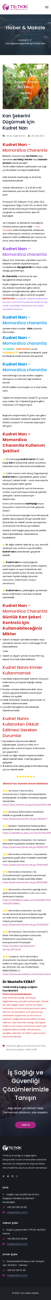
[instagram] (17, 1176)
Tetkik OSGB (31, 1049)
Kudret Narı (40, 1045)
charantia (11, 1045)
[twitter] (4, 1176)
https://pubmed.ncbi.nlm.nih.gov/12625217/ (25, 818)
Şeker (21, 1049)
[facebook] (8, 1176)
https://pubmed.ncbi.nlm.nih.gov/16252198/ (25, 882)
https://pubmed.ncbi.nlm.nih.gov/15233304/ (25, 924)
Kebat (31, 1045)
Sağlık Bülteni (19, 135)
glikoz (19, 1045)
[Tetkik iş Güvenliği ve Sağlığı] (15, 6)
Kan (25, 1045)
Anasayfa (24, 39)
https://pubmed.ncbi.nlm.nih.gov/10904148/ (25, 864)
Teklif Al (25, 1124)
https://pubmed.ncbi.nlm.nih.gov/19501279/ (25, 847)
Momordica (11, 1049)
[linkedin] (12, 1176)
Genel (9, 135)
